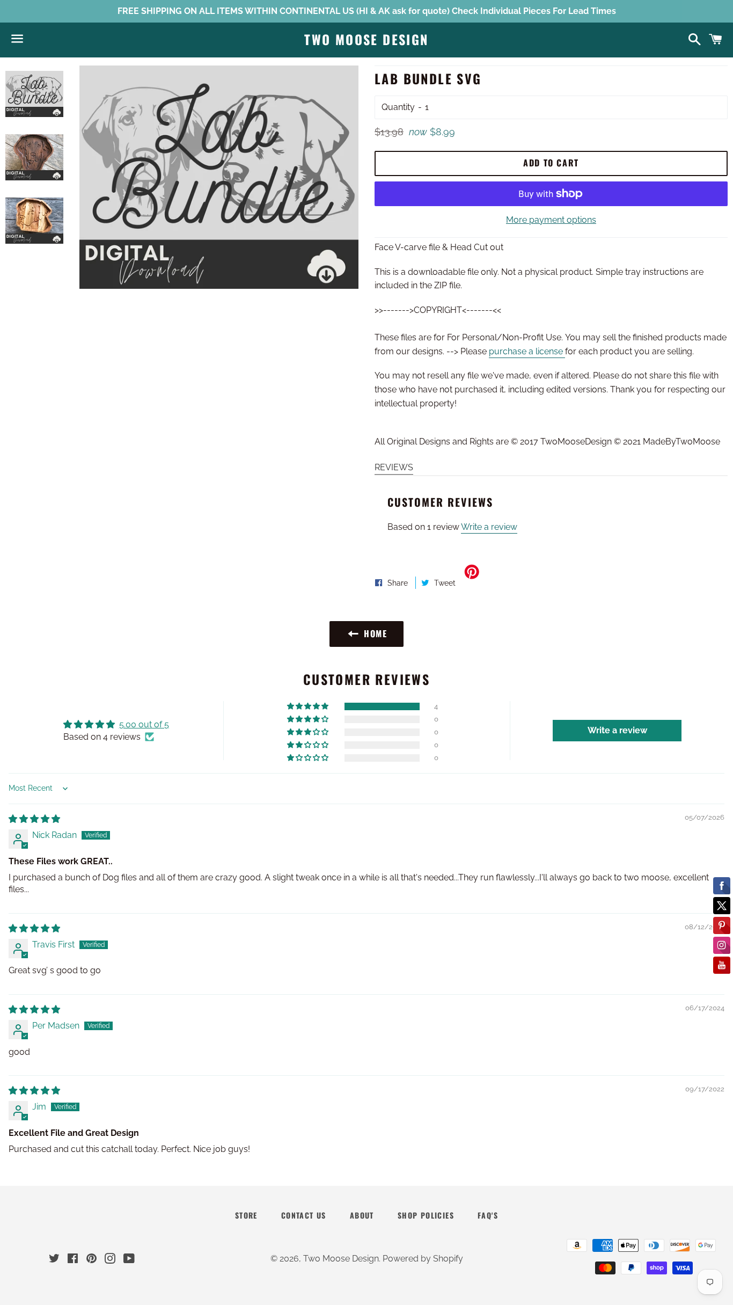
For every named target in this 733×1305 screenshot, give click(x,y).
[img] (34, 819)
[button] (308, 706)
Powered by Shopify (423, 1258)
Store (246, 1215)
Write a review (489, 527)
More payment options (551, 220)
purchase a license (527, 351)
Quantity (398, 107)
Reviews (394, 467)
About (362, 1215)
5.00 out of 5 (144, 724)
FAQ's (488, 1215)
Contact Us (303, 1215)
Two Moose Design (366, 40)
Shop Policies (426, 1215)
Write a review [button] (617, 730)
